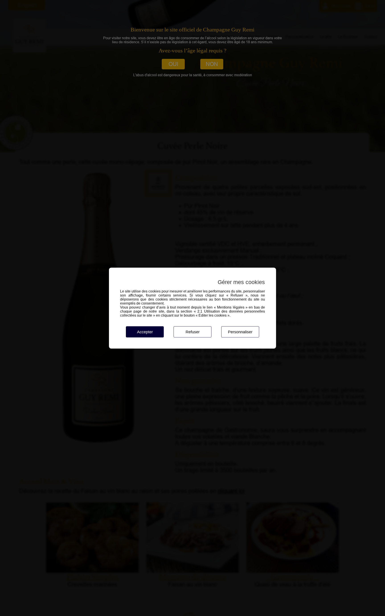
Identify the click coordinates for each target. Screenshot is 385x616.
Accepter (145, 332)
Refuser (193, 332)
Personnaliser (240, 332)
